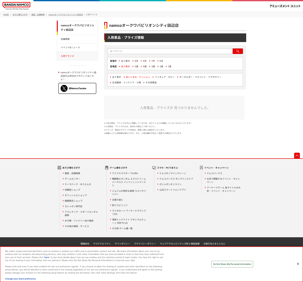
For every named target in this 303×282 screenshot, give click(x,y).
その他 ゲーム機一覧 (122, 228)
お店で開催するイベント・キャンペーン (223, 180)
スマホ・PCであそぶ (167, 167)
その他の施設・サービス (77, 226)
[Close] (297, 263)
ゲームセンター (72, 178)
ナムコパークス (214, 173)
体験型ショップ (72, 189)
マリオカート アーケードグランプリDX (129, 212)
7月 (153, 61)
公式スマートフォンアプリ (172, 189)
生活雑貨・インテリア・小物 (126, 82)
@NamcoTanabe (77, 88)
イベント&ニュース (70, 47)
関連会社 (85, 243)
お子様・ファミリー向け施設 (79, 220)
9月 (136, 61)
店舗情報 (65, 39)
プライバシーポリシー (145, 243)
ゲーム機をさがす (118, 167)
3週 (153, 66)
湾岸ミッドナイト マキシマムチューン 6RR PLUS (129, 221)
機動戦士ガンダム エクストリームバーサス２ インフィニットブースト (129, 182)
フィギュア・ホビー (165, 77)
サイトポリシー (122, 243)
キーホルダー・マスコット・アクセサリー (200, 77)
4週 (145, 66)
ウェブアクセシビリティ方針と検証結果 (180, 243)
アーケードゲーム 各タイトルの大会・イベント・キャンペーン (224, 189)
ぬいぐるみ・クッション (138, 77)
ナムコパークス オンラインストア (176, 178)
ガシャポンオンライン (170, 184)
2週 (161, 66)
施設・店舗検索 (72, 173)
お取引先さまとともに (214, 243)
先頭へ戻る (297, 155)
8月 (145, 61)
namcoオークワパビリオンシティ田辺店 (77, 28)
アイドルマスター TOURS (125, 173)
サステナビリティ (102, 243)
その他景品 (151, 82)
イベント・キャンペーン (216, 167)
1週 (169, 66)
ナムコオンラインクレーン (172, 173)
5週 (136, 66)
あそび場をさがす (71, 167)
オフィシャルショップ (76, 195)
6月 (161, 61)
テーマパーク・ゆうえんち (78, 184)
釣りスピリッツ (120, 205)
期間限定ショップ (73, 200)
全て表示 (125, 61)
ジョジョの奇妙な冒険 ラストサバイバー (129, 193)
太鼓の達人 (117, 199)
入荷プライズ (67, 56)
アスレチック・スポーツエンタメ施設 (81, 213)
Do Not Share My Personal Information (232, 264)
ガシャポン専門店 (73, 206)
